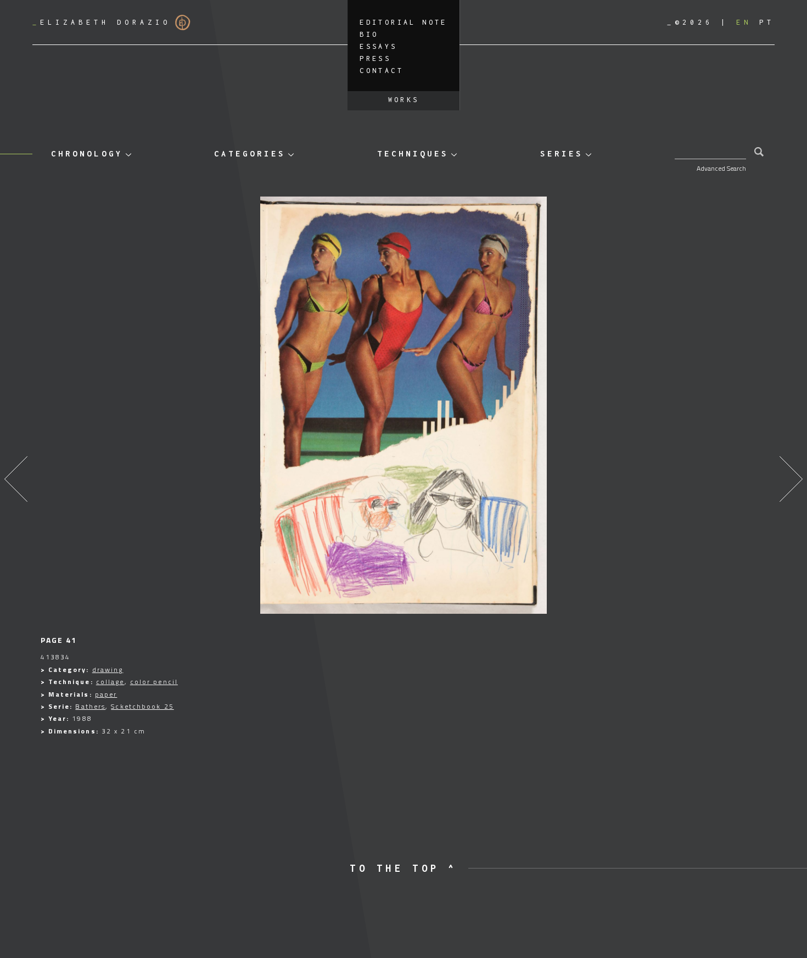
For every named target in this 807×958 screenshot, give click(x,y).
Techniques (413, 153)
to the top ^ (403, 868)
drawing (108, 669)
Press (375, 58)
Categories (249, 153)
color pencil (154, 681)
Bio (369, 34)
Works (403, 100)
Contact (382, 70)
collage (110, 681)
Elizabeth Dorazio (101, 22)
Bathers (90, 706)
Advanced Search (721, 168)
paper (106, 694)
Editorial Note (403, 22)
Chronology (86, 153)
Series (561, 153)
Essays (378, 46)
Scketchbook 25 (142, 706)
